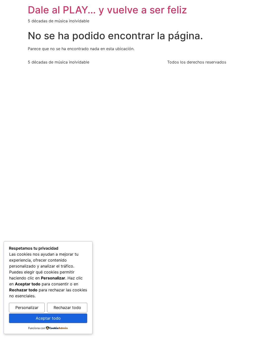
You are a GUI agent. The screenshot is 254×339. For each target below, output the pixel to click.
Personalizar (26, 307)
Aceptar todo (48, 318)
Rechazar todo (67, 307)
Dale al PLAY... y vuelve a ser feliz (107, 10)
